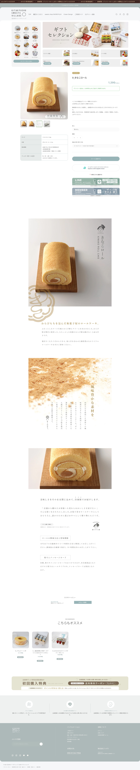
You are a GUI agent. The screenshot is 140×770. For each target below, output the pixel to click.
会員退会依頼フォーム (103, 735)
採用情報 (69, 741)
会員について (101, 733)
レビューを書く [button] (83, 602)
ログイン (100, 730)
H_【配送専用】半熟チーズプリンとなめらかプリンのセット (40, 652)
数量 (73, 134)
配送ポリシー (33, 767)
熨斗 (73, 126)
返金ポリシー (24, 767)
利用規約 (28, 767)
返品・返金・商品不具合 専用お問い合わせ (77, 735)
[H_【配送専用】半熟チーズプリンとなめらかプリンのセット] (40, 640)
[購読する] (41, 744)
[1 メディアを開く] (44, 95)
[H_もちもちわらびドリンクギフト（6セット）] (60, 640)
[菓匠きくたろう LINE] (24, 755)
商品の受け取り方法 (77, 142)
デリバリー (76, 73)
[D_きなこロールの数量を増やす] (80, 137)
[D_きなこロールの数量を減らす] (74, 137)
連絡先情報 (38, 767)
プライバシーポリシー (72, 737)
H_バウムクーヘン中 (20, 651)
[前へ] (52, 5)
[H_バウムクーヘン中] (20, 640)
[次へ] (88, 5)
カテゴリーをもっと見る (26, 61)
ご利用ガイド (70, 730)
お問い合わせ (70, 733)
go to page (47, 63)
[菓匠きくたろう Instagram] (16, 755)
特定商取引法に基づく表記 (73, 739)
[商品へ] (23, 124)
